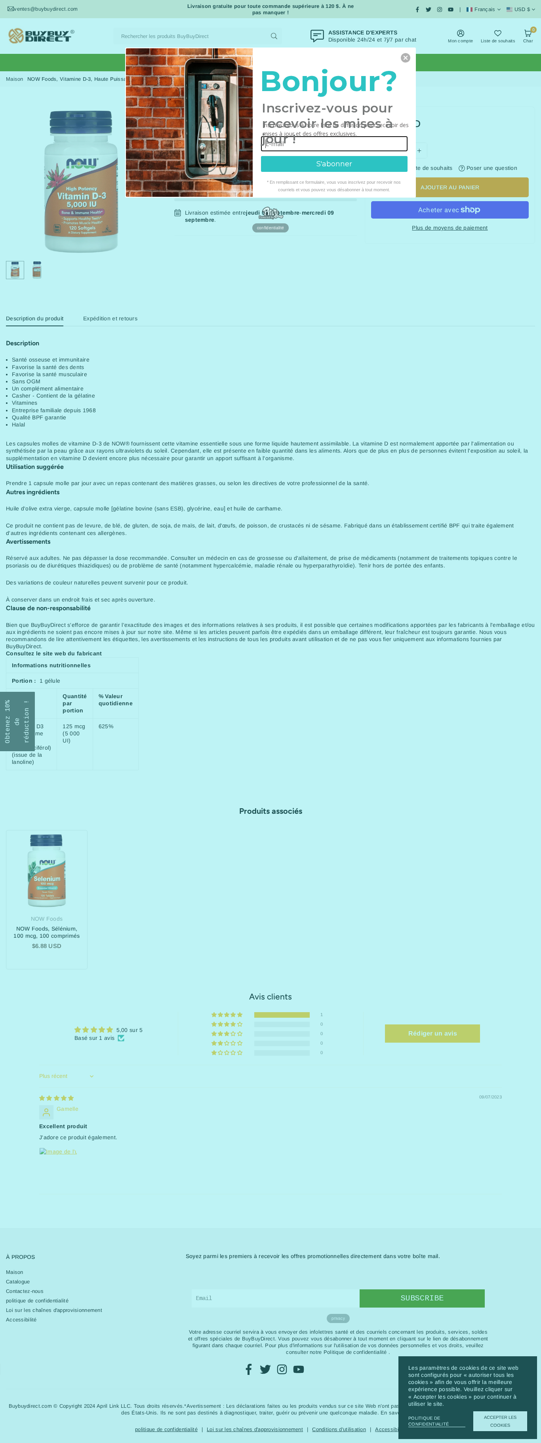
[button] (405, 58)
